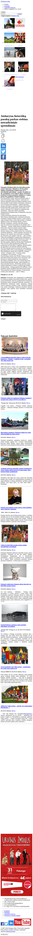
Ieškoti (19, 14)
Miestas (13, 364)
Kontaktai (7, 6)
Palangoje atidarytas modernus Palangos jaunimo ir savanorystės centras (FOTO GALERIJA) (16, 398)
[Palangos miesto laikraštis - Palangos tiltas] (5, 1)
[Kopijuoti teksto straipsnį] (3, 137)
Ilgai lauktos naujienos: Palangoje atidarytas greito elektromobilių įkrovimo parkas (16, 433)
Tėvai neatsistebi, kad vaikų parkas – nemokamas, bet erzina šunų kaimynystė (16, 667)
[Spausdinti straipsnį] (3, 142)
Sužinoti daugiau (10, 931)
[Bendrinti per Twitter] (3, 153)
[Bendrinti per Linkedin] (3, 148)
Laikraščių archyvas (9, 7)
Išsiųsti (3, 318)
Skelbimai (7, 912)
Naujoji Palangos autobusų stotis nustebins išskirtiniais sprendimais (13, 625)
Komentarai (28, 713)
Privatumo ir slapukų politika (12, 915)
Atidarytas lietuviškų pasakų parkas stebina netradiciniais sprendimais (14, 545)
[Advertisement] (16, 101)
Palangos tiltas (15, 15)
